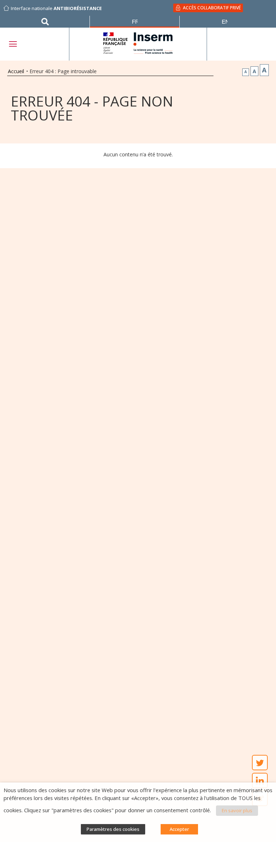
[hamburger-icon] (13, 43)
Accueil (16, 71)
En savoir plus (237, 810)
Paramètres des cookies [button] (113, 829)
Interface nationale (56, 8)
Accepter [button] (179, 829)
